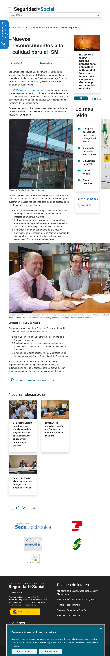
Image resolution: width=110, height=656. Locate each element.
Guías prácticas (87, 182)
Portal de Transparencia (68, 605)
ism (52, 380)
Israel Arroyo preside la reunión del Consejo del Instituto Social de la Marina (54, 429)
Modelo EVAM (54, 111)
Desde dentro (23, 27)
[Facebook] (11, 508)
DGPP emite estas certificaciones (27, 90)
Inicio (11, 27)
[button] (32, 508)
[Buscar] (98, 15)
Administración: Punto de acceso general (76, 599)
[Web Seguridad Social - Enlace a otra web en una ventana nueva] (33, 544)
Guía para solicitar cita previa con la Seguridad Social (89, 135)
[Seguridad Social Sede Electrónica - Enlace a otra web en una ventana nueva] (33, 525)
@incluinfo (86, 205)
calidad (19, 380)
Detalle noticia (86, 172)
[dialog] (55, 640)
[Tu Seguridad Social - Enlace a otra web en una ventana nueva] (33, 559)
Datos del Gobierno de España (71, 610)
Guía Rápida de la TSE (89, 162)
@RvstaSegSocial (89, 199)
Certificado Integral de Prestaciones (89, 151)
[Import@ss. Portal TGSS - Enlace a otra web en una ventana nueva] (77, 526)
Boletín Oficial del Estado (69, 615)
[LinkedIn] (17, 508)
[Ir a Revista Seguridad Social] (39, 8)
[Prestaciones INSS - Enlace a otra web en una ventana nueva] (77, 544)
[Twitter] (24, 508)
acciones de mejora (37, 380)
